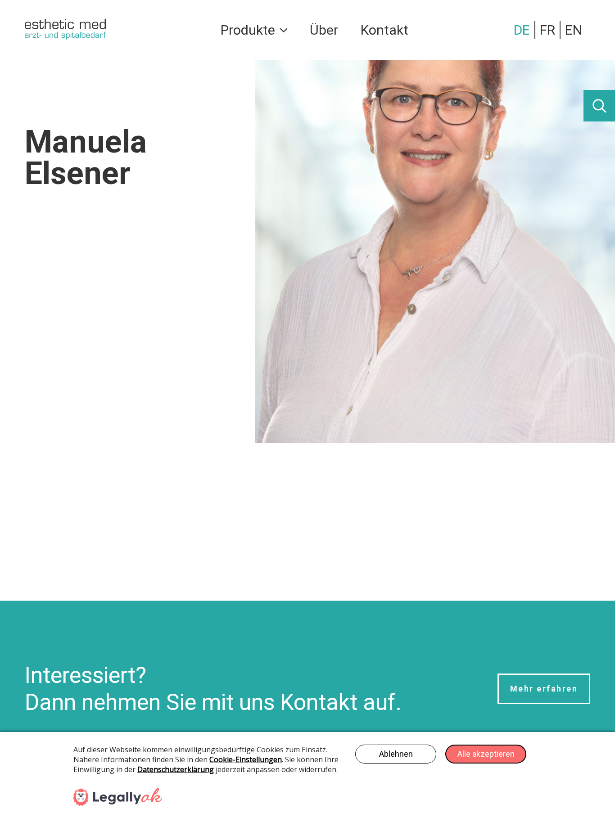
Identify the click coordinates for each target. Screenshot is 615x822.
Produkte (248, 30)
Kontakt (384, 30)
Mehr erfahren (544, 688)
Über (324, 30)
